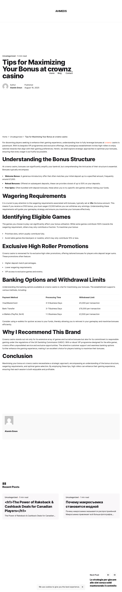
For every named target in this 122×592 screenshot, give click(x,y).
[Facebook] (3, 484)
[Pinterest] (5, 484)
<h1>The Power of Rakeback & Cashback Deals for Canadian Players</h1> (29, 506)
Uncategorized (11, 497)
